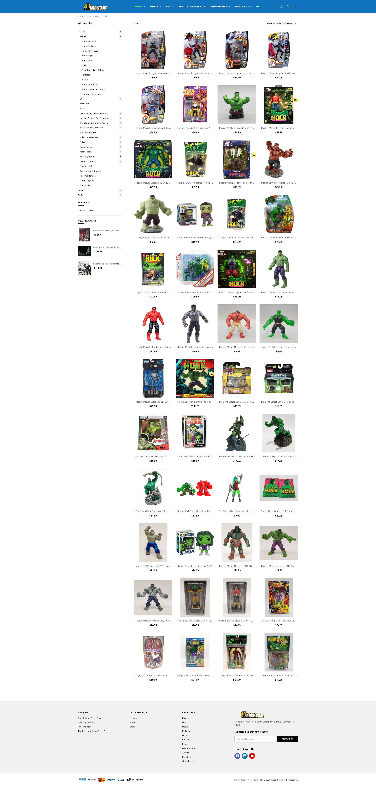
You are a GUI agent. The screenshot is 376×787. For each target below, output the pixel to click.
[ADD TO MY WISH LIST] (167, 40)
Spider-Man (87, 60)
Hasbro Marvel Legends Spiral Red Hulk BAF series (160, 128)
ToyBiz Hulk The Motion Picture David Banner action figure (248, 675)
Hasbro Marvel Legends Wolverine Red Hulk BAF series (162, 73)
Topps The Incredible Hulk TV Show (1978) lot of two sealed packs (294, 511)
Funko (185, 722)
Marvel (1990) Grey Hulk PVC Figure (153, 566)
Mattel (185, 726)
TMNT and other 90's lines (91, 127)
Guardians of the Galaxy (93, 70)
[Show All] (257, 6)
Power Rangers (87, 147)
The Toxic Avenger (88, 132)
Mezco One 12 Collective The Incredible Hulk (199, 401)
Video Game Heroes (89, 137)
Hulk (84, 65)
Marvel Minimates (90, 84)
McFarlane (187, 731)
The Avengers (88, 55)
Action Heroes (86, 151)
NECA (185, 735)
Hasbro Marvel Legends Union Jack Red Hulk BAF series (204, 73)
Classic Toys (85, 185)
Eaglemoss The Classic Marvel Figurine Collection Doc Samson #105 (253, 620)
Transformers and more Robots (94, 123)
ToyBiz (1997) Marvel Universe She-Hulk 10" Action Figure (289, 620)
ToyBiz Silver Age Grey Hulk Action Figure (155, 675)
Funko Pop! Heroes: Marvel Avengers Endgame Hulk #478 (205, 237)
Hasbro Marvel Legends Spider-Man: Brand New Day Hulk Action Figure (254, 182)
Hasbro (185, 718)
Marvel (83, 36)
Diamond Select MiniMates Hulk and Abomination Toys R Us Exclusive (295, 401)
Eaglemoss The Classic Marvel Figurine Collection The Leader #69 (209, 620)
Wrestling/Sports (87, 156)
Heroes (138, 6)
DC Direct (186, 756)
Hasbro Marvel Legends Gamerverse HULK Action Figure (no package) (211, 347)
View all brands (189, 761)
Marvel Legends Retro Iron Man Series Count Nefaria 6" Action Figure (211, 128)
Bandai (185, 739)
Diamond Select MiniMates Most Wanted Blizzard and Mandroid (250, 401)
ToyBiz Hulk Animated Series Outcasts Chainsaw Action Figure (292, 675)
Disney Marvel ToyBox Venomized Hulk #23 (198, 292)
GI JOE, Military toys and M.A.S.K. (94, 113)
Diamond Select (189, 748)
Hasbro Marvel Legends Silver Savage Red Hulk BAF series (248, 73)
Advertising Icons (87, 180)
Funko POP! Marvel (90, 51)
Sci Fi (169, 6)
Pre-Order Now (278, 117)
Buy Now (153, 63)
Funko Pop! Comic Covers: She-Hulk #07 (197, 456)
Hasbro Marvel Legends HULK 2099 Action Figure (159, 182)
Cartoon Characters (88, 161)
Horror (154, 6)
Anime (82, 142)
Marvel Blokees (89, 46)
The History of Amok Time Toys (93, 731)
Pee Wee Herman (88, 175)
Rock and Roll (86, 166)
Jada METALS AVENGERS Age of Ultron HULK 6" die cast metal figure (169, 456)
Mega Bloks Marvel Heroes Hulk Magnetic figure (201, 675)
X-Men (85, 79)
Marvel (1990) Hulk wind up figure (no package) (242, 128)
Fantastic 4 (86, 74)
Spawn (83, 108)
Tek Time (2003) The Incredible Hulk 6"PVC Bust (159, 511)
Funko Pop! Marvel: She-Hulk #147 (195, 566)
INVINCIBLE (84, 103)
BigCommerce (270, 779)
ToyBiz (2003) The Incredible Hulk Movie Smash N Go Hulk (290, 456)
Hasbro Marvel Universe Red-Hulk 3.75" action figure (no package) (251, 347)
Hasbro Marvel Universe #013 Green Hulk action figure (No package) (295, 566)
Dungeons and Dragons (90, 171)
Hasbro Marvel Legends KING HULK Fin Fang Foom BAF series (292, 237)
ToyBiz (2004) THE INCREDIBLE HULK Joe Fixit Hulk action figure (251, 237)
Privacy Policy (243, 6)
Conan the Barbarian (91, 94)
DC (81, 98)
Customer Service (220, 6)
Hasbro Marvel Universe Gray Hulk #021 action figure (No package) (168, 620)
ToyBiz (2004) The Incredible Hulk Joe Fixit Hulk (200, 182)
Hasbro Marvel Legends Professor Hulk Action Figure (245, 292)
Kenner (185, 744)
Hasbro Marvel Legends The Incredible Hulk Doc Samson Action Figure (296, 128)
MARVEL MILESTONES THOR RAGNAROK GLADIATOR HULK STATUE (253, 456)
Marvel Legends (89, 41)
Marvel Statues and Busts (93, 89)
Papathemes (292, 779)
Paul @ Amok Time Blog (192, 6)
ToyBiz (185, 752)
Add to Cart (153, 56)
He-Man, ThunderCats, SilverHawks (95, 118)
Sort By (271, 23)
